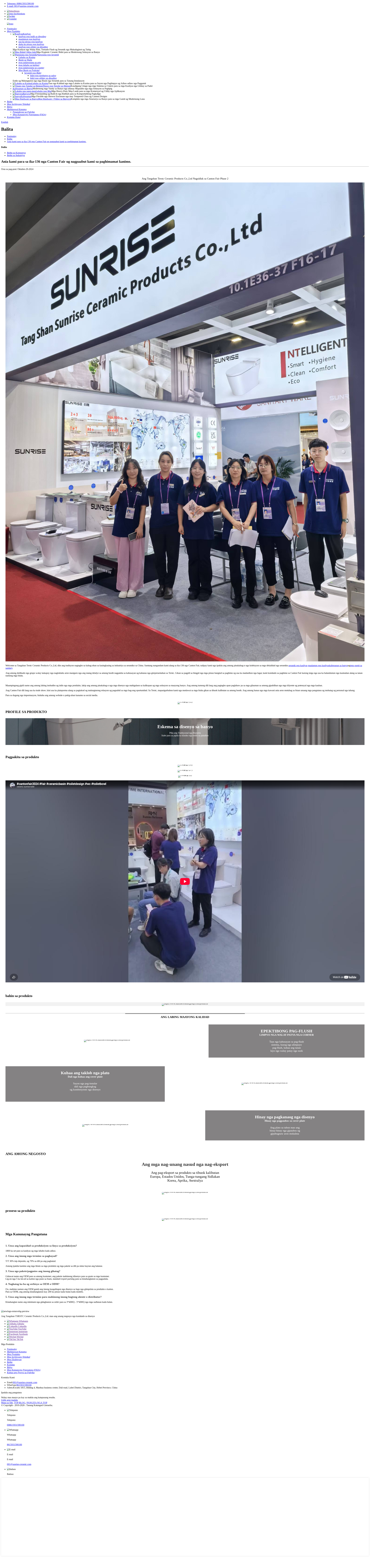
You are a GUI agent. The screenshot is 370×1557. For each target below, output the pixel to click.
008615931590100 (15, 1425)
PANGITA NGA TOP (37, 1402)
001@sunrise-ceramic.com (25, 1382)
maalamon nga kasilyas (318, 665)
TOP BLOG (19, 1402)
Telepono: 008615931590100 (20, 3)
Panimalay (11, 136)
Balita (9, 139)
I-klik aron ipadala (9, 1400)
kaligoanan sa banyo (338, 665)
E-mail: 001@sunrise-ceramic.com (22, 6)
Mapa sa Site (7, 1402)
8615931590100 (24, 1385)
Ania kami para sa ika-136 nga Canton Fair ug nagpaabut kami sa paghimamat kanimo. (46, 141)
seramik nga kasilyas (298, 665)
